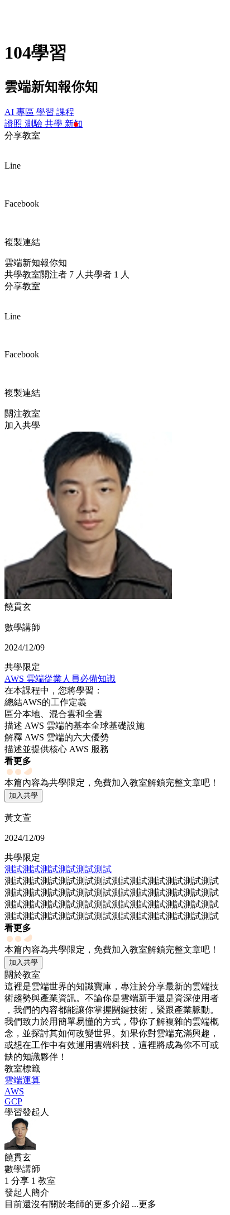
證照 (14, 123)
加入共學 (23, 795)
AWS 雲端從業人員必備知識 (60, 678)
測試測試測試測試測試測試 (58, 869)
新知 (74, 123)
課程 (65, 112)
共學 (55, 123)
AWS (14, 1091)
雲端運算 (22, 1080)
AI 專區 (20, 112)
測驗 (35, 123)
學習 (46, 112)
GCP (13, 1101)
